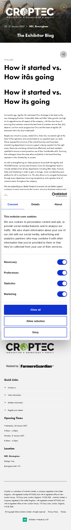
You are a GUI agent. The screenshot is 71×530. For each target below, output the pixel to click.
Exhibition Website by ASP (38, 519)
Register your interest (15, 410)
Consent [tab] (13, 204)
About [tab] (58, 204)
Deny (35, 332)
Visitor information (14, 395)
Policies (63, 512)
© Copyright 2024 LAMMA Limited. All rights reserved (25, 512)
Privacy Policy (53, 512)
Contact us (12, 387)
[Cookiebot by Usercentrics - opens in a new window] (52, 195)
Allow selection (35, 321)
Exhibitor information (15, 402)
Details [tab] (35, 204)
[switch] (62, 273)
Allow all (35, 309)
